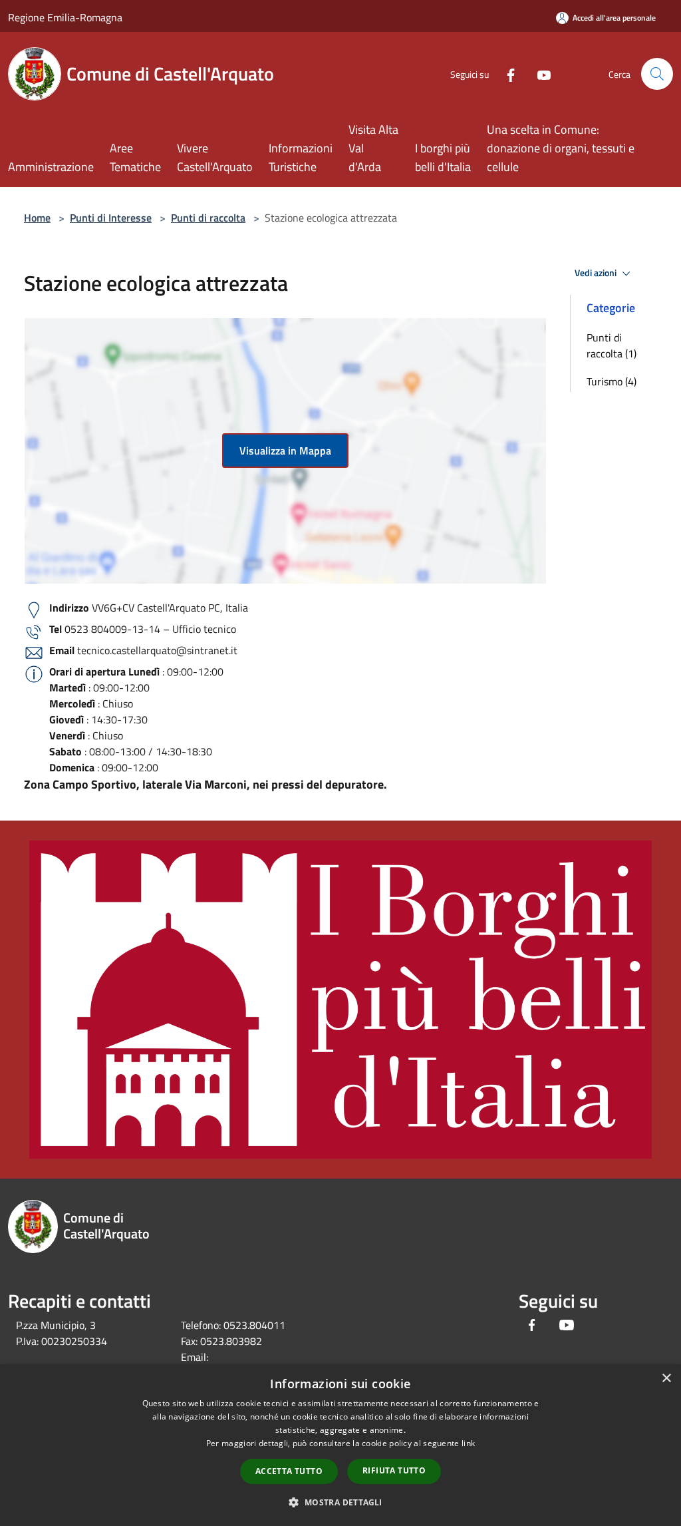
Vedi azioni (596, 273)
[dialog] (340, 1445)
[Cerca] (657, 74)
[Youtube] (538, 74)
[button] (340, 1502)
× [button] (666, 1379)
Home (37, 218)
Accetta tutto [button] (289, 1471)
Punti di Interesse (111, 218)
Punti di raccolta (208, 218)
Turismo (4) (611, 381)
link (468, 1443)
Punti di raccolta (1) (611, 345)
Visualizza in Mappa (285, 451)
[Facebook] (505, 74)
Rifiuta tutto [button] (394, 1470)
